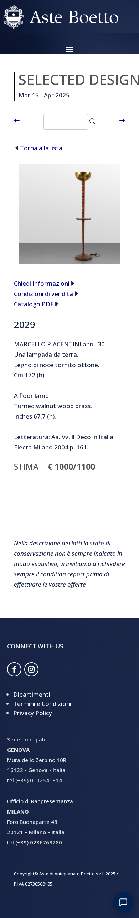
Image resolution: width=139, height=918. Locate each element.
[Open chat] (123, 902)
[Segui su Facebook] (14, 669)
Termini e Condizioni (42, 704)
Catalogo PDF (33, 304)
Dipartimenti (31, 694)
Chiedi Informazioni (42, 283)
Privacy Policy (32, 713)
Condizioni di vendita (43, 294)
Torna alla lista (41, 148)
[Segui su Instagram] (31, 669)
